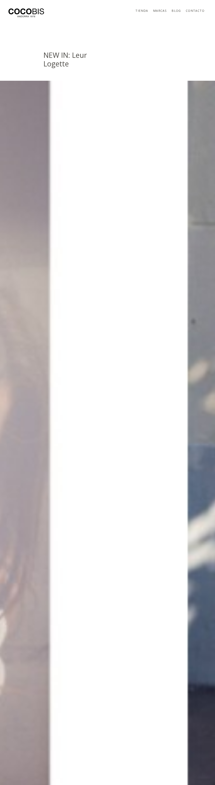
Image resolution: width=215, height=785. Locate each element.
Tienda (141, 11)
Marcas (160, 11)
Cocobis (26, 12)
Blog (176, 11)
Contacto (195, 11)
